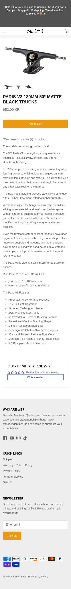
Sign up (12, 535)
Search (7, 482)
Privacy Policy (11, 470)
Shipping (8, 459)
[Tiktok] (25, 438)
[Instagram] (18, 438)
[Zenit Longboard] (35, 31)
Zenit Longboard (19, 576)
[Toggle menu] (4, 31)
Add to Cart (35, 123)
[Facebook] (5, 438)
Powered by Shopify (38, 576)
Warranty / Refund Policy (17, 465)
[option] (35, 60)
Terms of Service (13, 476)
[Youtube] (12, 438)
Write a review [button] (35, 377)
